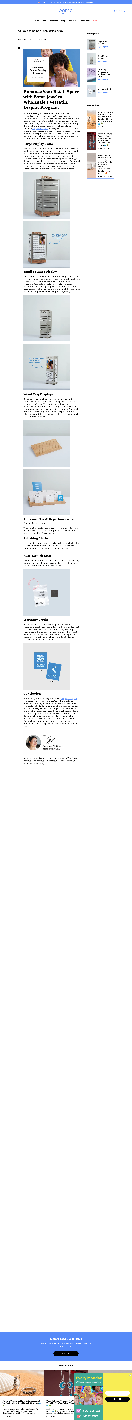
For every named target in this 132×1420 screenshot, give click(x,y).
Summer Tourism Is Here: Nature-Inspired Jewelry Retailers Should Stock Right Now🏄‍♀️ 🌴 (21, 1403)
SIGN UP (117, 1399)
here (47, 763)
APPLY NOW (66, 1353)
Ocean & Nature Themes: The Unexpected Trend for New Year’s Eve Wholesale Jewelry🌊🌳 (65, 1403)
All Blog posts (66, 1365)
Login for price (103, 47)
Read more (7, 1416)
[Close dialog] (130, 1375)
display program (40, 128)
